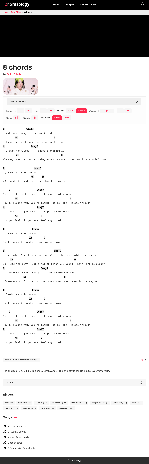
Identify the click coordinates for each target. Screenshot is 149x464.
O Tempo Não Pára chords (21, 448)
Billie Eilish (14, 74)
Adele (9, 403)
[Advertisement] (74, 36)
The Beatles (66, 408)
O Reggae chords (17, 431)
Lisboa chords (15, 443)
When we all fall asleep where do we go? (21, 359)
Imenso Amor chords (18, 437)
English (81, 111)
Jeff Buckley (120, 403)
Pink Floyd (11, 408)
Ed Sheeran (59, 403)
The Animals (47, 408)
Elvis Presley (79, 403)
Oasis (136, 403)
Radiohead (29, 408)
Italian (70, 111)
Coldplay (41, 403)
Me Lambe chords (17, 426)
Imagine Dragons (100, 403)
